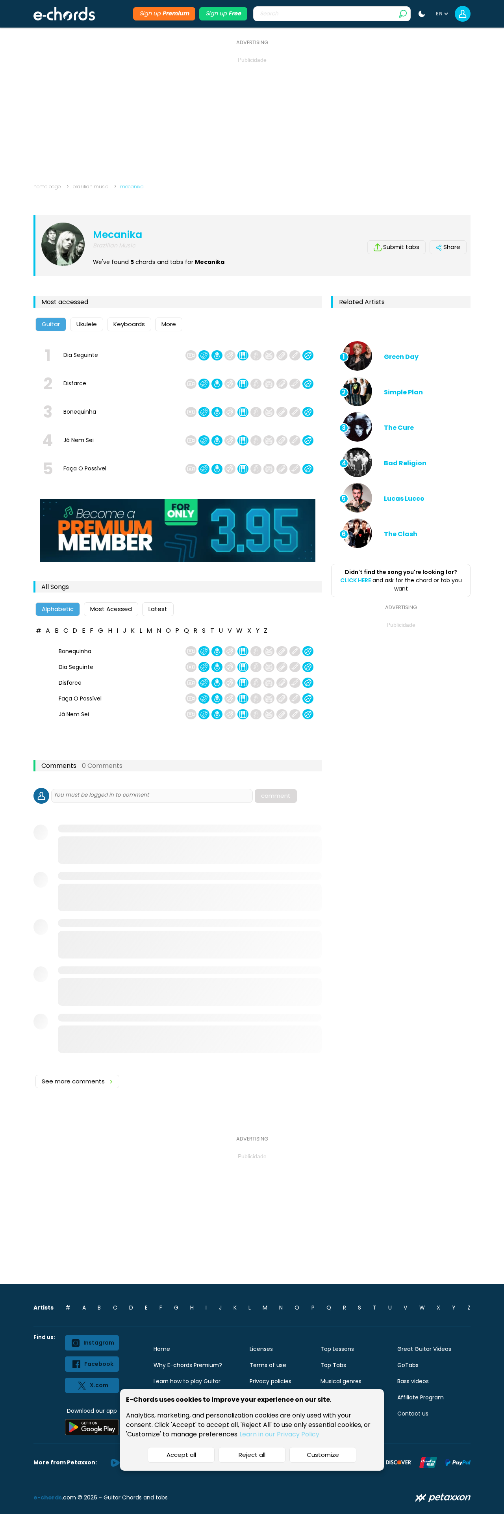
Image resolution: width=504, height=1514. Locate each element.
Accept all (181, 1455)
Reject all (252, 1455)
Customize (323, 1455)
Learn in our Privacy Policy (279, 1434)
